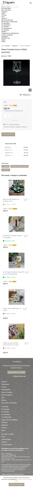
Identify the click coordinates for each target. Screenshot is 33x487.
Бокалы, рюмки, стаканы (20, 166)
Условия (4, 442)
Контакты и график (7, 434)
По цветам (4, 406)
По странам (5, 412)
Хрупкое (6, 166)
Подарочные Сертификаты (9, 420)
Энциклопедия (6, 439)
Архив (3, 430)
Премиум (4, 422)
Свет (2, 397)
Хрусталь (6, 170)
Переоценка (5, 384)
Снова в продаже (6, 392)
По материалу (5, 414)
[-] (5, 115)
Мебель (3, 400)
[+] (11, 115)
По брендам (5, 409)
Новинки (4, 381)
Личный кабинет (6, 444)
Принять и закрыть (16, 484)
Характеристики (8, 134)
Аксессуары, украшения (9, 403)
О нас (3, 437)
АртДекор (4, 425)
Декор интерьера (6, 395)
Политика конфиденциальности (15, 474)
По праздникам (6, 417)
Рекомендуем (5, 389)
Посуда (3, 387)
